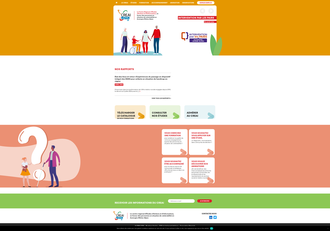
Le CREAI (124, 3)
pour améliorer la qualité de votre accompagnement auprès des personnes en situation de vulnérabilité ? (173, 138)
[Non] (328, 228)
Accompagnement (160, 3)
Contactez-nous (209, 213)
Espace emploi (206, 3)
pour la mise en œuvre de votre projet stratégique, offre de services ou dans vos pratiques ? (174, 166)
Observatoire (188, 3)
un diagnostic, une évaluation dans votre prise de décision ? (201, 137)
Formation (144, 3)
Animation (175, 3)
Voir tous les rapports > (161, 98)
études (134, 3)
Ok (211, 228)
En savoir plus (209, 22)
